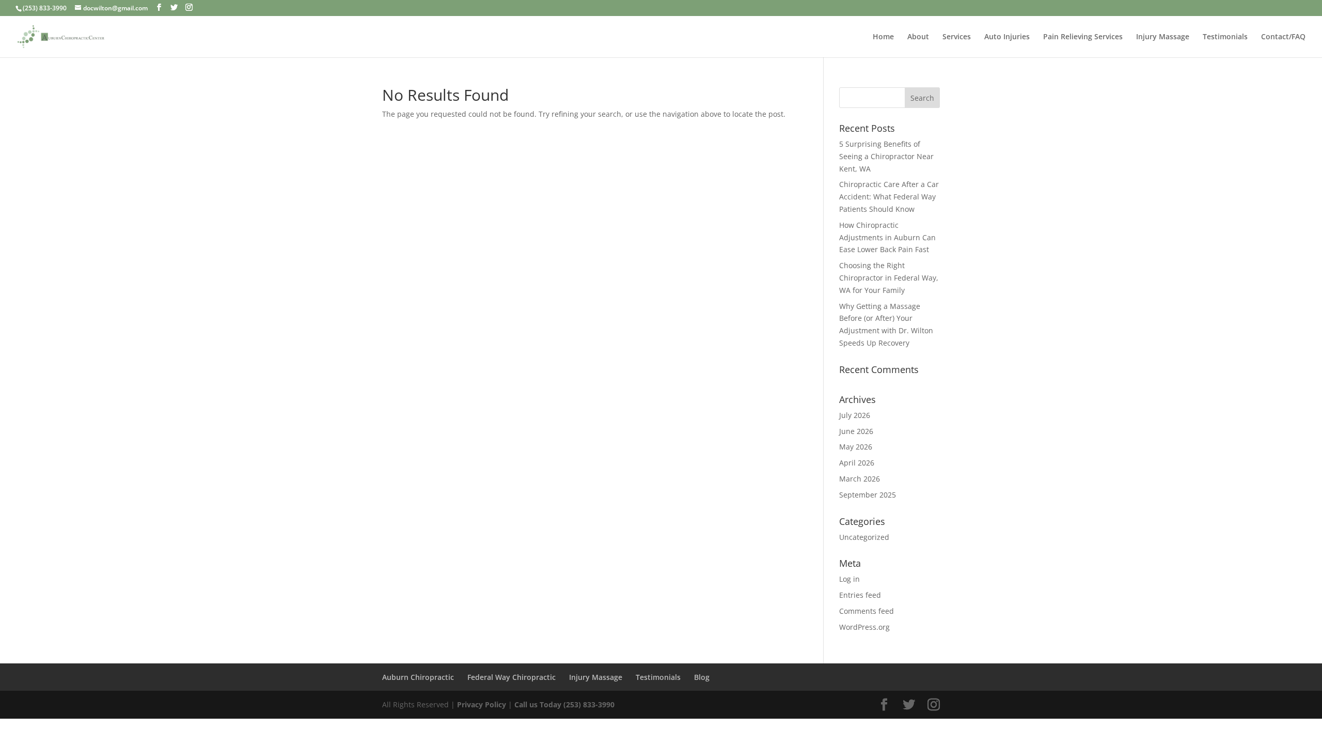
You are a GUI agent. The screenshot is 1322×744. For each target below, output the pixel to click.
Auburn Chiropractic (418, 677)
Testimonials (1225, 37)
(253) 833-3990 (45, 8)
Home (883, 37)
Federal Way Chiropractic (511, 677)
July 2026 (854, 415)
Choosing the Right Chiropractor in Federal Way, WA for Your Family (888, 277)
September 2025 (867, 495)
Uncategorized (864, 537)
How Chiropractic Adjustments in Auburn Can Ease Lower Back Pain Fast (887, 237)
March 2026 (859, 479)
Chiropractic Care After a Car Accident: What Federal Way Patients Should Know (889, 196)
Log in (849, 579)
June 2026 (856, 431)
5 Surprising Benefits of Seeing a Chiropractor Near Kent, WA (886, 156)
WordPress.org (864, 627)
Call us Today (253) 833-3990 (564, 704)
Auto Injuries (1007, 37)
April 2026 (856, 463)
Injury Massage (1162, 37)
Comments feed (866, 611)
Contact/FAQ (1283, 37)
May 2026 (855, 447)
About (918, 37)
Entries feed (860, 595)
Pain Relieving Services (1083, 37)
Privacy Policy (482, 704)
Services (956, 37)
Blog (702, 677)
